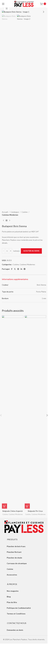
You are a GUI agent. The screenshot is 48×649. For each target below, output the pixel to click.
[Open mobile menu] (3, 3)
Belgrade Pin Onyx (35, 511)
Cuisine (25, 212)
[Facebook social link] (11, 269)
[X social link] (15, 269)
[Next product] (9, 220)
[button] (4, 11)
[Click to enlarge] (7, 8)
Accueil (5, 212)
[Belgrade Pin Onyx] (35, 412)
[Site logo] (24, 3)
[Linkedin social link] (21, 269)
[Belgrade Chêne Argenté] (12, 412)
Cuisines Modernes (10, 215)
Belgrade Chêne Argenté (13, 511)
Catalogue (14, 212)
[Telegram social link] (24, 269)
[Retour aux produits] (6, 220)
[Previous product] (3, 220)
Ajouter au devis (31, 251)
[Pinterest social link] (18, 269)
